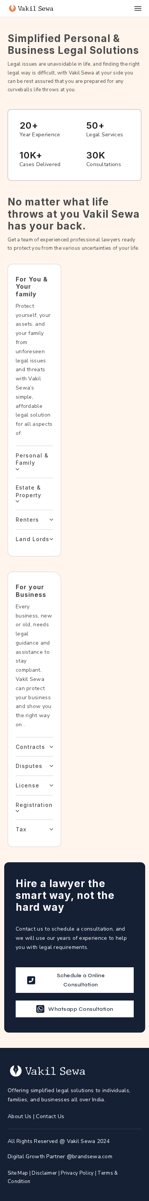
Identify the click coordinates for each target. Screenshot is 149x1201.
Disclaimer (44, 1173)
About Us (20, 1116)
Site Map (18, 1173)
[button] (34, 462)
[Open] (137, 8)
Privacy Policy (77, 1173)
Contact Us (50, 1116)
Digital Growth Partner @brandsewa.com (60, 1156)
